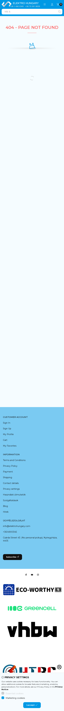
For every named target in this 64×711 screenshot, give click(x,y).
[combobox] (32, 12)
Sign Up (7, 428)
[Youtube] (32, 575)
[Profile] (52, 4)
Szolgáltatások (10, 500)
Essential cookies (14, 693)
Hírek (5, 512)
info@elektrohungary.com (16, 526)
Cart (5, 440)
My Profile (8, 434)
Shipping (7, 477)
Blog (5, 506)
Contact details (11, 483)
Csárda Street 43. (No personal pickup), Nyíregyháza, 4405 (30, 539)
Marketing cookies (15, 698)
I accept (30, 705)
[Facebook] (26, 575)
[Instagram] (38, 575)
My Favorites (9, 445)
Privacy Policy (10, 466)
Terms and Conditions (14, 460)
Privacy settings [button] (11, 489)
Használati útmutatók (14, 494)
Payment (8, 471)
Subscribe (11, 557)
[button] (45, 4)
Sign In (6, 423)
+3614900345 (10, 532)
